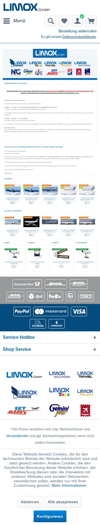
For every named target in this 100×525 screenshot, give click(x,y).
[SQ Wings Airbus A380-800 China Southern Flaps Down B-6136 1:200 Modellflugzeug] (69, 221)
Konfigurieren (50, 516)
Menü (19, 20)
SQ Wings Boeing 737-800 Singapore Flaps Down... (50, 199)
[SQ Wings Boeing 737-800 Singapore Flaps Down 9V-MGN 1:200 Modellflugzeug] (50, 189)
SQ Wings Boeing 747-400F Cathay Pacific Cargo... (31, 230)
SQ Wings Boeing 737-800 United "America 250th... (13, 199)
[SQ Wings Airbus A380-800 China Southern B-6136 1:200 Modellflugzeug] (50, 221)
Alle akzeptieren (63, 502)
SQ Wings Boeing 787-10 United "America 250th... (31, 199)
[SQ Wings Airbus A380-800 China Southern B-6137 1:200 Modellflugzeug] (87, 221)
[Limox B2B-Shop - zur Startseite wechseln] (26, 8)
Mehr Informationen (69, 485)
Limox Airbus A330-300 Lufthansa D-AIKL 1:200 (85, 263)
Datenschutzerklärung (79, 37)
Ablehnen (30, 502)
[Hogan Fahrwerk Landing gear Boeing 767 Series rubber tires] (13, 253)
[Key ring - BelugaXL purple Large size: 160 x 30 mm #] (61, 253)
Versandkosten (17, 436)
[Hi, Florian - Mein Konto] (77, 21)
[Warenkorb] (91, 21)
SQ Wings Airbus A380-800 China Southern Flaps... (13, 230)
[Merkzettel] (63, 21)
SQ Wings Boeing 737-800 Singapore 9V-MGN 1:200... (68, 199)
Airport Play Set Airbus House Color (37, 262)
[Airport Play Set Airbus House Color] (37, 253)
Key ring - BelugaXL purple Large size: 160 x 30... (61, 263)
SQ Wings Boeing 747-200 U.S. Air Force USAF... (87, 199)
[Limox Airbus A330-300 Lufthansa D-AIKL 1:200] (85, 253)
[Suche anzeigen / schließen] (50, 21)
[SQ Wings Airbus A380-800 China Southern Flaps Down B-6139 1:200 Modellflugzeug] (13, 221)
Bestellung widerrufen (78, 31)
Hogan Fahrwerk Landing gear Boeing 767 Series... (14, 263)
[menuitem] (14, 21)
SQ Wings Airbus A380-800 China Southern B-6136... (50, 230)
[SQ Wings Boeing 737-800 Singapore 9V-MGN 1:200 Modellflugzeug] (69, 189)
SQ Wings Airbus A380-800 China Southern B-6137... (87, 230)
